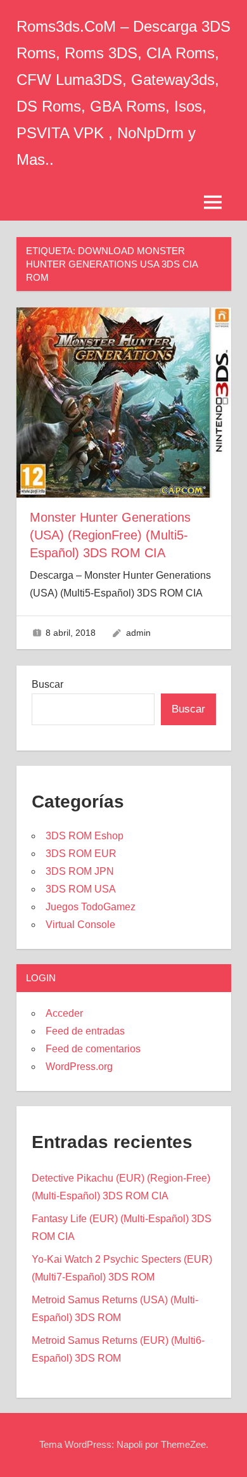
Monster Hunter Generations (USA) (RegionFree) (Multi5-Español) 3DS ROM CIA (110, 535)
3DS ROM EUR (81, 853)
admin (138, 633)
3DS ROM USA (81, 889)
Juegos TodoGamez (91, 906)
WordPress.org (79, 1066)
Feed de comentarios (93, 1048)
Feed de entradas (85, 1031)
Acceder (64, 1013)
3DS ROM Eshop (85, 835)
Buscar (47, 684)
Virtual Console (80, 924)
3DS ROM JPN (80, 871)
